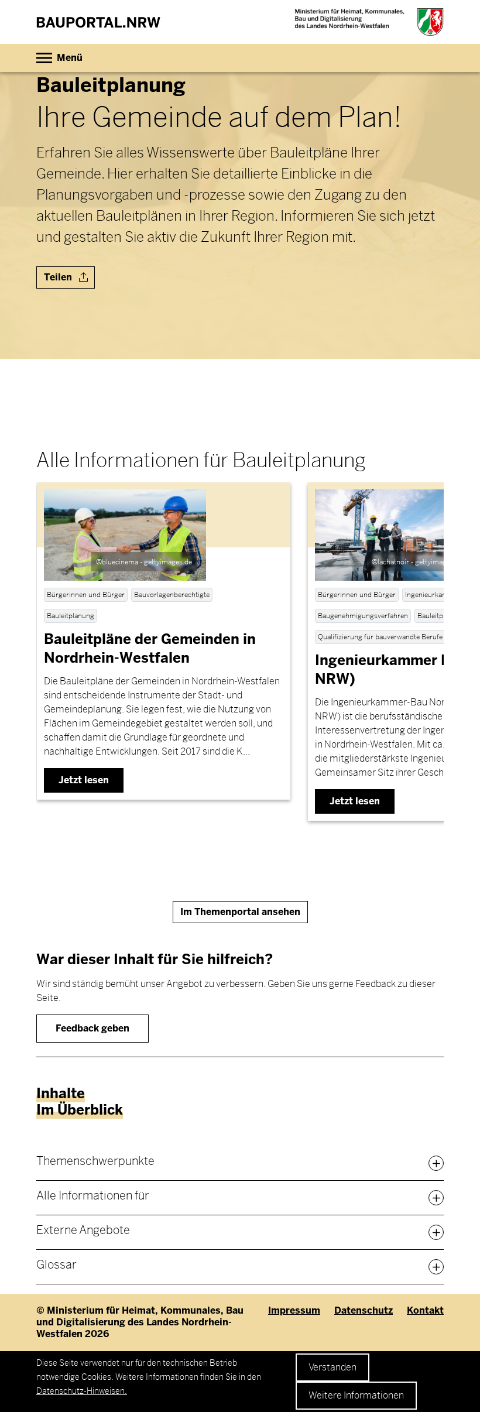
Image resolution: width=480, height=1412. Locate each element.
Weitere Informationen (356, 1395)
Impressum (294, 1311)
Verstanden (332, 1367)
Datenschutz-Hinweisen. (81, 1391)
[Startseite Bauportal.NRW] (98, 22)
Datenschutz (363, 1311)
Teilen (59, 277)
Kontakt (425, 1311)
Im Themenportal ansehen (240, 912)
